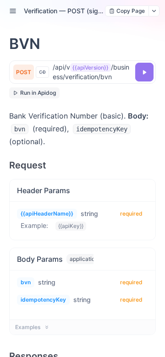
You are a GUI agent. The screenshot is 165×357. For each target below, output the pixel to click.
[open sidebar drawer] (13, 11)
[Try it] (144, 72)
